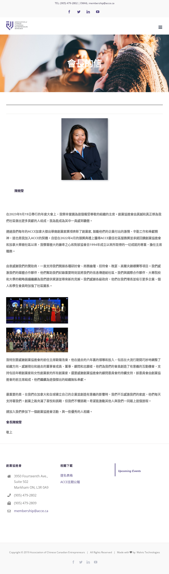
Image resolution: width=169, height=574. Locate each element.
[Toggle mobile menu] (160, 27)
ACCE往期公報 (70, 482)
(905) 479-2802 (69, 3)
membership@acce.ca (101, 3)
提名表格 (66, 475)
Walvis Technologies (148, 552)
